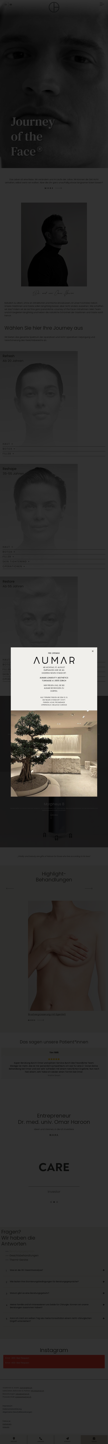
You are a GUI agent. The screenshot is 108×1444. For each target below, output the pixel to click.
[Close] (93, 651)
